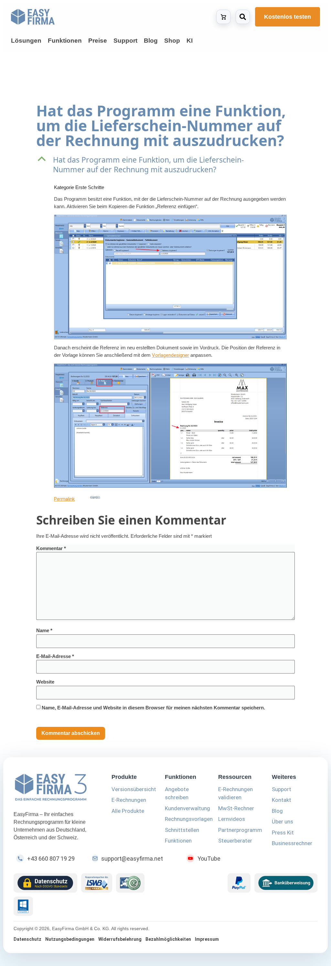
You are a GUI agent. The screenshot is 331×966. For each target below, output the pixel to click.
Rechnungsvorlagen (189, 819)
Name (44, 630)
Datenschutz (27, 939)
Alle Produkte (128, 811)
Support (281, 789)
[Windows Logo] (23, 906)
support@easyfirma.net (132, 858)
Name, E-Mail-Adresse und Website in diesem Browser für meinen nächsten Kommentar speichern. (153, 707)
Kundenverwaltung (187, 808)
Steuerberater (235, 840)
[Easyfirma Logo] (55, 788)
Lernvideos (231, 819)
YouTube (209, 858)
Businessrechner (292, 843)
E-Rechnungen (129, 800)
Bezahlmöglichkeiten (168, 939)
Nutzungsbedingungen (69, 939)
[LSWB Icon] (97, 883)
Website (45, 682)
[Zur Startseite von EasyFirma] (33, 17)
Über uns (282, 821)
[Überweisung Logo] (286, 883)
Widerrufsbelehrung (120, 939)
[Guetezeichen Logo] (130, 883)
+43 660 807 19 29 (51, 858)
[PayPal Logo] (239, 883)
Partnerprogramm (240, 830)
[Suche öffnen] (243, 17)
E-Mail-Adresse (55, 656)
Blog (277, 811)
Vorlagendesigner (170, 355)
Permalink (64, 499)
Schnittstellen (182, 830)
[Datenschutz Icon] (45, 883)
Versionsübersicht (134, 789)
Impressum (207, 939)
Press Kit (283, 832)
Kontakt (281, 800)
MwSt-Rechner (236, 808)
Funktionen (178, 840)
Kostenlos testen (287, 17)
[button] (165, 165)
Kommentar (51, 548)
